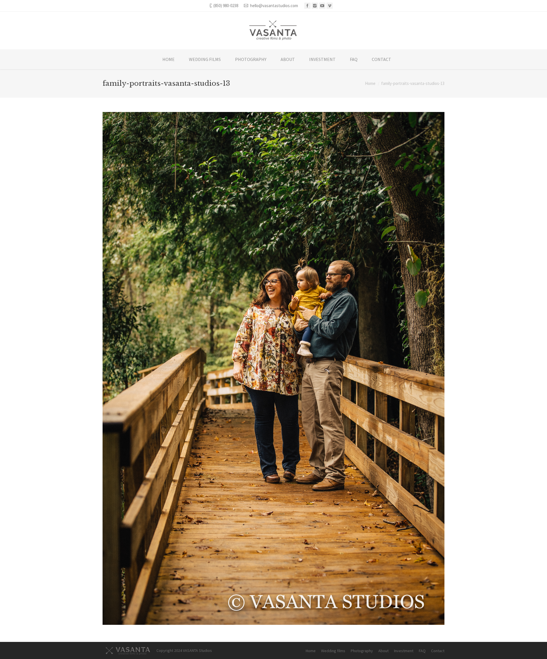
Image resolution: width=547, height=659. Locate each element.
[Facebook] (307, 6)
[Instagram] (315, 6)
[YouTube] (322, 6)
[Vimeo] (329, 6)
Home (370, 83)
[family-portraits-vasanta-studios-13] (273, 368)
